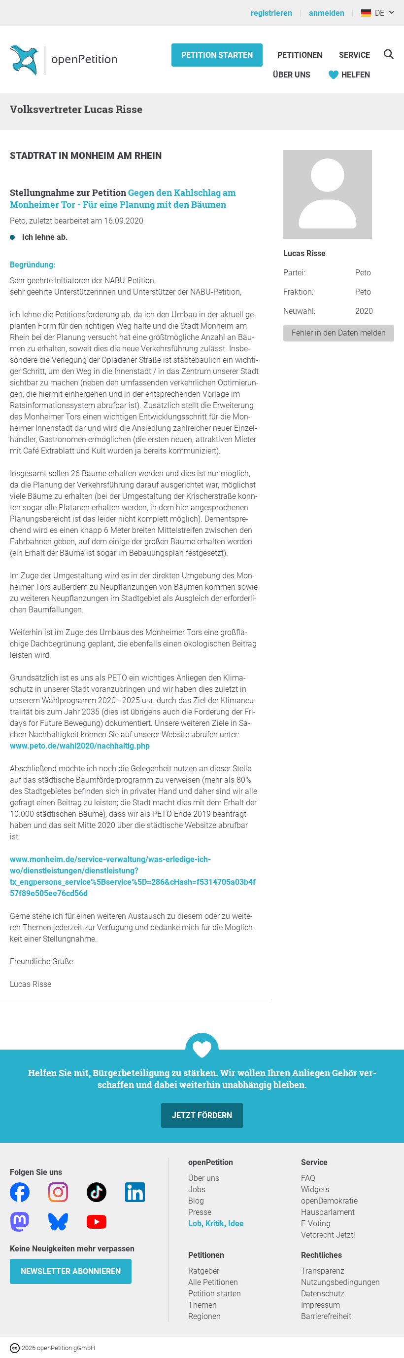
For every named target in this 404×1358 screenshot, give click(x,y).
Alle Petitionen (213, 1282)
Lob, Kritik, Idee (216, 1223)
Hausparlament (328, 1212)
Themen (202, 1305)
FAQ (308, 1178)
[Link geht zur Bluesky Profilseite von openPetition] (58, 1221)
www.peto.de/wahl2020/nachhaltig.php (80, 746)
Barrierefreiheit (326, 1316)
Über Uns (291, 74)
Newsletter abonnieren (71, 1271)
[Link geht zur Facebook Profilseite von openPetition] (20, 1191)
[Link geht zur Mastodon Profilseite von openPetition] (20, 1221)
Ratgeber (203, 1271)
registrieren (271, 13)
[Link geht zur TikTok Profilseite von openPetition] (96, 1191)
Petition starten (217, 55)
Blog (196, 1201)
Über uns (203, 1178)
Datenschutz (322, 1293)
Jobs (196, 1189)
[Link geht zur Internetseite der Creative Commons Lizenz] (16, 1347)
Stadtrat (34, 155)
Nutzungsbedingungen (340, 1282)
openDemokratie (329, 1201)
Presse (199, 1212)
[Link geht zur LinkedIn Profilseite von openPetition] (135, 1191)
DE (377, 13)
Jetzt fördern (202, 1115)
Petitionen (300, 55)
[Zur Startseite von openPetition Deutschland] (65, 59)
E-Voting (316, 1223)
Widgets (315, 1189)
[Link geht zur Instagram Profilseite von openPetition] (58, 1191)
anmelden (326, 13)
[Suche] (388, 54)
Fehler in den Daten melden (339, 333)
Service (354, 55)
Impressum (320, 1305)
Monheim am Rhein (116, 155)
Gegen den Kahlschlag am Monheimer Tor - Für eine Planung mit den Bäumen (123, 198)
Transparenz (322, 1271)
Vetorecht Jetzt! (328, 1235)
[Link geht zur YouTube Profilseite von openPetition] (96, 1221)
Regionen (204, 1316)
